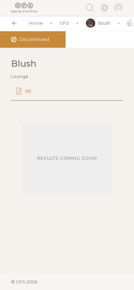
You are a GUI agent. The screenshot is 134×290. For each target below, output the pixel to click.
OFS (64, 23)
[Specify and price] (24, 5)
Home (36, 23)
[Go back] (14, 23)
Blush (104, 23)
